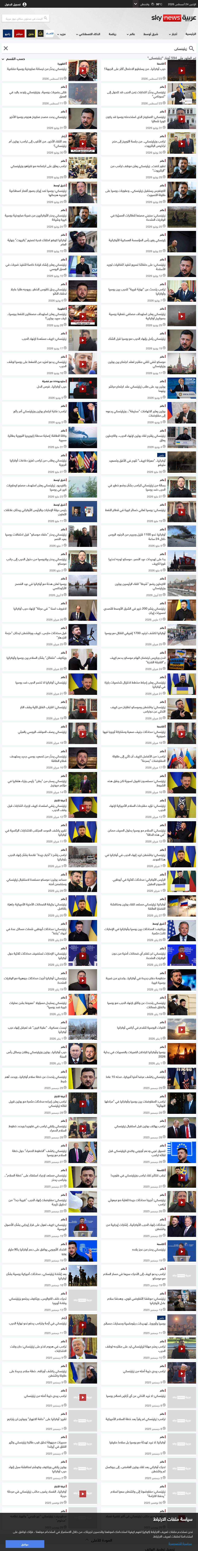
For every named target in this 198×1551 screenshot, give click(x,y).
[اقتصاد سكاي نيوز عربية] (49, 33)
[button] (19, 33)
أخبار (174, 33)
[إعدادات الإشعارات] (41, 33)
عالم (132, 33)
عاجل (31, 33)
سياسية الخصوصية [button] (180, 1543)
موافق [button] (24, 1544)
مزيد (63, 33)
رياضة (112, 33)
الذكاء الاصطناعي (89, 33)
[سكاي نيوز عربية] (174, 18)
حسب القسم (15, 58)
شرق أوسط (150, 33)
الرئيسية (191, 33)
